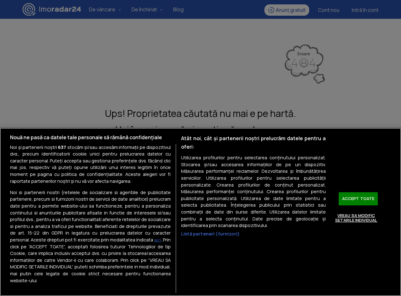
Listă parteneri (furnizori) (210, 234)
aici (157, 240)
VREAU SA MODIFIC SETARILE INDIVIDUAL (356, 218)
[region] (200, 212)
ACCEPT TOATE (358, 198)
